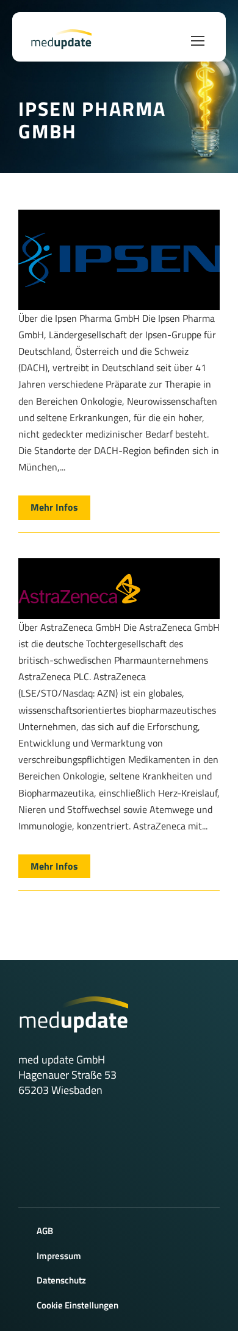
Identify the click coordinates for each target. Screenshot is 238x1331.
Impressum (59, 1256)
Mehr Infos (54, 507)
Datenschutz (61, 1280)
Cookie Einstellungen (77, 1305)
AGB (45, 1231)
